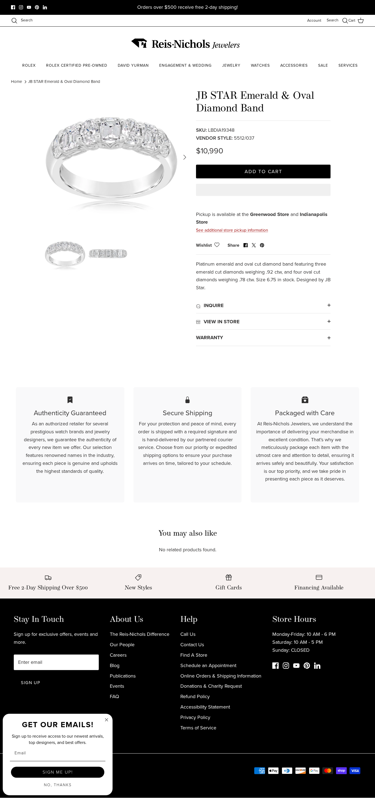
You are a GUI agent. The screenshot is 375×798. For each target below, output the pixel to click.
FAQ (114, 696)
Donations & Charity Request (211, 686)
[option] (111, 157)
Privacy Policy (195, 717)
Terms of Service (198, 727)
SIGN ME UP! (58, 772)
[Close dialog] (106, 719)
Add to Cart (263, 171)
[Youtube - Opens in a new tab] (29, 7)
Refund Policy (195, 696)
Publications (123, 675)
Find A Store (193, 655)
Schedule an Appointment (208, 665)
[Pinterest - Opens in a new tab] (37, 7)
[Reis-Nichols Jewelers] (186, 43)
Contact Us (192, 644)
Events (117, 686)
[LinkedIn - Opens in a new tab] (45, 7)
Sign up (30, 682)
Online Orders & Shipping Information (220, 675)
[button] (263, 195)
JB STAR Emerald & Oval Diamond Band (64, 81)
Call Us (187, 634)
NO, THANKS (58, 785)
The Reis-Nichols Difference (139, 634)
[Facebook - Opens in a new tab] (13, 7)
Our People (122, 644)
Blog (114, 665)
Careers (118, 655)
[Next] (185, 157)
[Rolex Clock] (343, 44)
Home (16, 81)
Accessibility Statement (205, 706)
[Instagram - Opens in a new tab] (21, 7)
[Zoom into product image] (111, 157)
